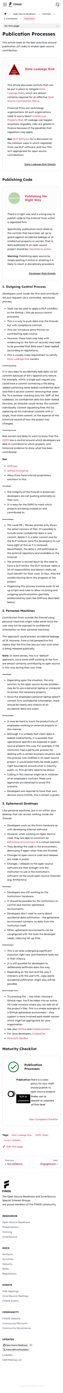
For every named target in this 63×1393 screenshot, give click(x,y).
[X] (16, 1350)
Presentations (10, 1227)
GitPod (22, 1029)
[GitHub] (17, 1345)
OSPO (5, 440)
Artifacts (7, 1254)
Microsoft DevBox (17, 1038)
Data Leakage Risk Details (40, 164)
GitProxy (12, 466)
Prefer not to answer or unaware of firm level (42, 1100)
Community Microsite (14, 1323)
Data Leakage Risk (18, 359)
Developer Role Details (42, 273)
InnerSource (9, 1236)
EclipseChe (38, 1033)
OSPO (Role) (41, 1135)
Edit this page (15, 1146)
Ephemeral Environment (21, 842)
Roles (5, 1268)
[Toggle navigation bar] (4, 4)
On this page (11, 25)
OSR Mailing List (12, 1359)
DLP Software (21, 139)
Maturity (7, 1264)
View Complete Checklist (43, 1119)
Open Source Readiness (16, 1222)
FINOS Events (10, 1300)
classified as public (40, 249)
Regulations (9, 1273)
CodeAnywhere (41, 1029)
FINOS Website (11, 1318)
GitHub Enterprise (17, 470)
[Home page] (5, 13)
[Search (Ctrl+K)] (58, 5)
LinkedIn (7, 1355)
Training (7, 1231)
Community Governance (16, 1328)
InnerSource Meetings (15, 1296)
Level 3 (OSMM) (12, 1140)
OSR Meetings (10, 1291)
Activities (7, 1259)
